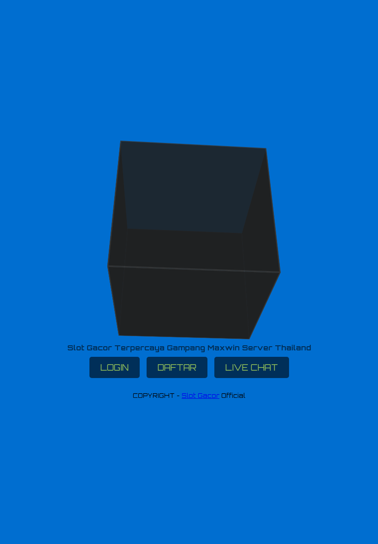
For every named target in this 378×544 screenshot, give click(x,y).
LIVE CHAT (251, 367)
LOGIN (114, 367)
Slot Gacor (200, 395)
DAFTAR (177, 367)
